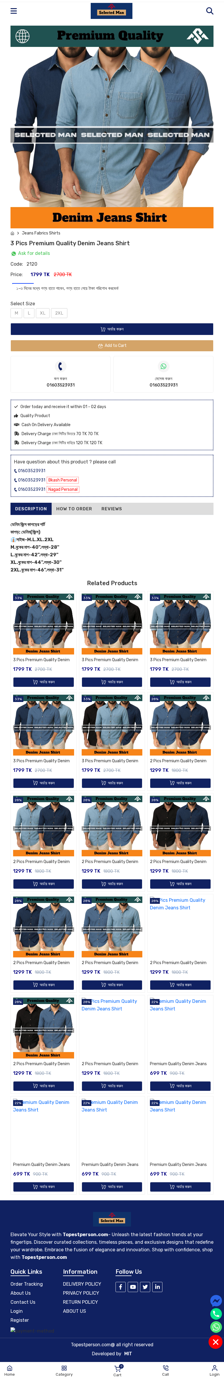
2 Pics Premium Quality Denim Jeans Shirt (178, 761)
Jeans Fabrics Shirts (41, 233)
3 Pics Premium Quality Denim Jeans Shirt (41, 660)
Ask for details (33, 253)
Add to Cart (116, 345)
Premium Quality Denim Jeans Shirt (178, 1064)
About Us (20, 1293)
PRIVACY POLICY (81, 1293)
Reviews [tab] (112, 508)
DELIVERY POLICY (82, 1284)
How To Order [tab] (74, 508)
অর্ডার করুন (115, 329)
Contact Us (22, 1302)
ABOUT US (74, 1311)
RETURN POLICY (80, 1302)
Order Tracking (26, 1284)
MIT (128, 1353)
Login (16, 1311)
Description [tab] (31, 508)
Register (19, 1320)
